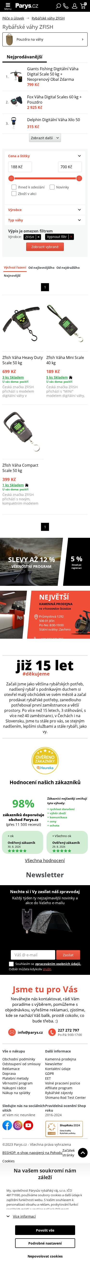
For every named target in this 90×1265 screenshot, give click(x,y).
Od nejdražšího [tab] (68, 268)
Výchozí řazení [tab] (15, 267)
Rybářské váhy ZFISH (48, 18)
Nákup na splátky (16, 1092)
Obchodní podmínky (18, 1059)
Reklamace (11, 1068)
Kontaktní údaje (58, 1068)
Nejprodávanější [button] (24, 57)
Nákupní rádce (14, 1088)
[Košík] (83, 6)
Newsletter (54, 1064)
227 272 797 (68, 1030)
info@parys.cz (30, 1032)
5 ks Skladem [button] (57, 377)
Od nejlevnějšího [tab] (41, 268)
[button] (74, 6)
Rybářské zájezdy (59, 1092)
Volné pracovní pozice (62, 1083)
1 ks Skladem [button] (13, 485)
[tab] (45, 156)
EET (48, 1078)
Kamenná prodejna (60, 1059)
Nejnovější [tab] (12, 276)
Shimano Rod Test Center (65, 1097)
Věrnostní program (17, 1083)
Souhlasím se (24, 964)
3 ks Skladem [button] (13, 377)
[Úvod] (28, 6)
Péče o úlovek (13, 18)
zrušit (47, 969)
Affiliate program (58, 1088)
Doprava (9, 1073)
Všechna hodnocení (45, 860)
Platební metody (15, 1078)
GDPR (49, 1073)
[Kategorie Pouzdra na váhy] (45, 39)
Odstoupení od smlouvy (21, 1064)
